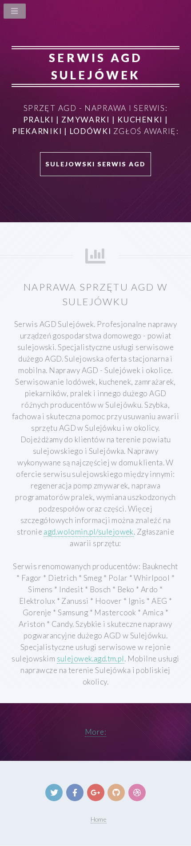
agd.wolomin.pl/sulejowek (88, 531)
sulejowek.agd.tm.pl (90, 658)
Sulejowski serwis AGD (95, 164)
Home (99, 819)
